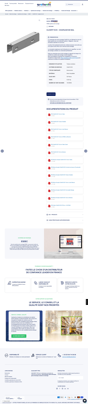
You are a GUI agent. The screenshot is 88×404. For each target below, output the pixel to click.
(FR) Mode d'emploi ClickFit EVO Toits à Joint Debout (63, 182)
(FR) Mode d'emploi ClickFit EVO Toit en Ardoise (62, 197)
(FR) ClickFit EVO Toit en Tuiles (58, 114)
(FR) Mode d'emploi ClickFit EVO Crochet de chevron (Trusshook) (65, 167)
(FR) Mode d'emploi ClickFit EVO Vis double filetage (62, 190)
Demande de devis (51, 94)
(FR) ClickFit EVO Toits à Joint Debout (59, 129)
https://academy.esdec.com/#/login (69, 57)
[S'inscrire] (81, 377)
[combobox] (72, 4)
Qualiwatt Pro (73, 399)
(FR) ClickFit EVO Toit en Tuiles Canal (59, 144)
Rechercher (7, 373)
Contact (6, 374)
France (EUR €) (9, 398)
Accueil (6, 14)
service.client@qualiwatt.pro (69, 357)
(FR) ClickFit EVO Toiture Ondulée (58, 121)
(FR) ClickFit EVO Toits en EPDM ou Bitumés (61, 136)
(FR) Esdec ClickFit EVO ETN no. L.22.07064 (60, 205)
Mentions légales (8, 376)
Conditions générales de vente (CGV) (13, 380)
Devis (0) (87, 302)
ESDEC (29, 14)
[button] (50, 26)
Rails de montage (13, 14)
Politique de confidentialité (10, 378)
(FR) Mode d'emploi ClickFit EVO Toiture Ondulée (62, 175)
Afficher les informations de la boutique (60, 103)
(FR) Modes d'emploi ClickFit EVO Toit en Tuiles (61, 159)
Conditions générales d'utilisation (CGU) (13, 381)
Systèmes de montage (22, 14)
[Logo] (44, 4)
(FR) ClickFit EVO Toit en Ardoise (58, 152)
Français (20, 398)
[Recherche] (66, 4)
